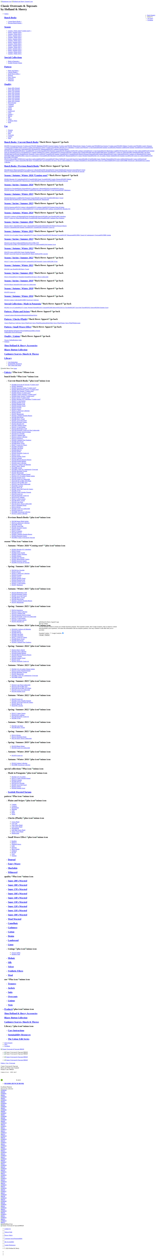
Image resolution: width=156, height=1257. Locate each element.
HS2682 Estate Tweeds (39, 179)
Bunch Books (10, 17)
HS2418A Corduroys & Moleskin (132, 154)
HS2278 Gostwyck (116, 159)
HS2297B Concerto (44, 159)
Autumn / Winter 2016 (15, 53)
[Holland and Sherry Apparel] (22, 1)
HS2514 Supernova (61, 152)
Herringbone (18, 315)
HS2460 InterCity (9, 154)
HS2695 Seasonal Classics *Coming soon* (55, 146)
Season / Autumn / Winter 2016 (18, 296)
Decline (47, 635)
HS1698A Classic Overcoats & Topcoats (72, 171)
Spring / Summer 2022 (15, 45)
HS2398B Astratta (13, 155)
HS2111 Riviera (87, 160)
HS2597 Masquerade (42, 149)
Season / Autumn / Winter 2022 (18, 248)
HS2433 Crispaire (68, 154)
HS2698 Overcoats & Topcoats (59, 181)
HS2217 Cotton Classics (17, 160)
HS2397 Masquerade (67, 155)
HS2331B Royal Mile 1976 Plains (14, 244)
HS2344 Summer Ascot (121, 155)
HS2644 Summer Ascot (104, 147)
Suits (9, 133)
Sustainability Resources (15, 363)
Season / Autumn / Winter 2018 (18, 288)
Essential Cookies (44, 633)
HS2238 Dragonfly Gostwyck (130, 159)
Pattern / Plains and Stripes (17, 311)
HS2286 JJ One (86, 159)
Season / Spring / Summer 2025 (18, 203)
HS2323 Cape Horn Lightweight (29, 159)
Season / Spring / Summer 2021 (18, 273)
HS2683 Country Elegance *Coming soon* (24, 394)
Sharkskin (11, 79)
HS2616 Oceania (143, 147)
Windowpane (76, 323)
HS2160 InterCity (20, 171)
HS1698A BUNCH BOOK (14, 1083)
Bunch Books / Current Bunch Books (21, 142)
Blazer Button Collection (15, 349)
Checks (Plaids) (13, 72)
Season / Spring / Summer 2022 (18, 257)
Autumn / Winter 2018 (15, 52)
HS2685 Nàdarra (66, 179)
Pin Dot (11, 332)
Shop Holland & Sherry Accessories (20, 345)
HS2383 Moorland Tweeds (53, 155)
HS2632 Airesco (59, 188)
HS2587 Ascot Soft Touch (37, 151)
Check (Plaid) (8, 323)
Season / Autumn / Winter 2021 (18, 265)
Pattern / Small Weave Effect (17, 327)
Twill (15, 332)
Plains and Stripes (13, 70)
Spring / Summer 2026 (15, 32)
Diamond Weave (19, 330)
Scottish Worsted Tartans (15, 63)
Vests (9, 138)
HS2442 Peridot (19, 154)
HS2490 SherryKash (92, 152)
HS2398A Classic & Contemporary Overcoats (32, 155)
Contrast (6, 315)
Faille (25, 330)
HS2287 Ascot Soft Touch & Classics (71, 159)
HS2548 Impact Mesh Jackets (12, 170)
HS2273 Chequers (9, 171)
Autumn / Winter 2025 (15, 34)
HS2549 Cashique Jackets (80, 151)
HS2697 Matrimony (37, 146)
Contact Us (7, 1229)
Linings (10, 114)
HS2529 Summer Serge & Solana (54, 207)
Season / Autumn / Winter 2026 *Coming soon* (26, 175)
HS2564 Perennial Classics (52, 151)
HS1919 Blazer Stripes (10, 284)
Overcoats (11, 135)
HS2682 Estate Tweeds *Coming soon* (24, 147)
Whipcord (11, 80)
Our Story (150, 18)
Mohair (10, 116)
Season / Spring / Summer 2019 (18, 281)
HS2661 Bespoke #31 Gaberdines (14, 179)
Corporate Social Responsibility (13, 1238)
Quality (7, 84)
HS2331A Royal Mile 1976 (12, 159)
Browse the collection (7, 1088)
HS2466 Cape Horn (144, 152)
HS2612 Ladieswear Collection (18, 149)
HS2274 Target (80, 170)
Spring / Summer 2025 (15, 35)
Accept (41, 635)
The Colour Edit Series (14, 365)
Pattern (7, 67)
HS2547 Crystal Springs (94, 151)
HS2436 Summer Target (56, 154)
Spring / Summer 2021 (15, 49)
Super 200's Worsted (14, 88)
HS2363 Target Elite (55, 170)
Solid (28, 315)
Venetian (19, 332)
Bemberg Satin (17, 340)
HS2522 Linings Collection (48, 152)
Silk (9, 117)
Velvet (10, 119)
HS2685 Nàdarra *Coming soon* (127, 146)
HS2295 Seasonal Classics (68, 170)
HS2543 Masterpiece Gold (109, 151)
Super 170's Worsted (14, 91)
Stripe (31, 315)
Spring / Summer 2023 (15, 42)
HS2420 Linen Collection (115, 154)
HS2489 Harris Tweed (104, 152)
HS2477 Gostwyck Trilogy (119, 152)
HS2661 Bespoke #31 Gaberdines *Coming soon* (69, 147)
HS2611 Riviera (31, 149)
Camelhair (11, 104)
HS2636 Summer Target (131, 147)
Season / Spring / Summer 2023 (18, 239)
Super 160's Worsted (14, 93)
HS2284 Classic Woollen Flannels (101, 159)
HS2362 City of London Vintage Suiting (103, 155)
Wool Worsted (12, 103)
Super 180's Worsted (14, 89)
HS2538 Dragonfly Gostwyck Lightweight (16, 209)
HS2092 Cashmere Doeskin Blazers (35, 171)
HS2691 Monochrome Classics (26, 181)
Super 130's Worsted (14, 96)
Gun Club (15, 323)
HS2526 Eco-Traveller (19, 152)
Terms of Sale (8, 1232)
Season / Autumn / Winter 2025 (18, 194)
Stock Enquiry (151, 15)
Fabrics (6, 14)
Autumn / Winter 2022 (15, 44)
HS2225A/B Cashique (24, 261)
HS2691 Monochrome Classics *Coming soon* (81, 146)
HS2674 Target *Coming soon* (45, 147)
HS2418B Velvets (44, 170)
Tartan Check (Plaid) (67, 323)
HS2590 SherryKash (10, 151)
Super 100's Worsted (14, 101)
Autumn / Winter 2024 (15, 37)
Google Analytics (57, 633)
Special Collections (13, 57)
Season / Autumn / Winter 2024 (18, 213)
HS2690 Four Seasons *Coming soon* (106, 146)
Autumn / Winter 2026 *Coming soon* (19, 31)
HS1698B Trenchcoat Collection (131, 160)
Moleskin (24, 315)
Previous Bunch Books (15, 23)
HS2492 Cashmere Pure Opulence (76, 152)
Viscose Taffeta (8, 340)
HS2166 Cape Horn (42, 160)
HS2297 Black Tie (55, 159)
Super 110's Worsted (14, 99)
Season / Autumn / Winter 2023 (18, 231)
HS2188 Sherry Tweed (30, 160)
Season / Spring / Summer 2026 (18, 184)
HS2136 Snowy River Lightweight (58, 160)
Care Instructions (13, 362)
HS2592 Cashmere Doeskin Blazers (58, 149)
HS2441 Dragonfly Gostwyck (32, 154)
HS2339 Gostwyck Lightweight (137, 155)
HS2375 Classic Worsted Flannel (82, 155)
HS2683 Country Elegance (53, 179)
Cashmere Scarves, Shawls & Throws (21, 354)
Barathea (6, 330)
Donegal (10, 75)
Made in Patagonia (14, 61)
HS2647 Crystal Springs (90, 147)
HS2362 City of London (11, 307)
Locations (150, 20)
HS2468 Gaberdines (132, 152)
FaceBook (4, 1087)
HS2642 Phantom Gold (117, 147)
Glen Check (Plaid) (23, 323)
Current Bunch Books (15, 21)
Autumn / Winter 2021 (15, 47)
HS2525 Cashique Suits (33, 152)
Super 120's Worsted (14, 98)
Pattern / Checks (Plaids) (15, 319)
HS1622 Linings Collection (12, 300)
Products (6, 341)
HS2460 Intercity (38, 216)
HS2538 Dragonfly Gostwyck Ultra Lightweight (130, 151)
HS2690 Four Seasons (10, 181)
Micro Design (36, 330)
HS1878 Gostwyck (116, 160)
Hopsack (29, 330)
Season (7, 27)
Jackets (10, 131)
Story (5, 1044)
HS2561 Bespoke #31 (66, 151)
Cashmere (11, 106)
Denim (10, 109)
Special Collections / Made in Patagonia (22, 304)
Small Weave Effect (14, 74)
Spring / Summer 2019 (15, 50)
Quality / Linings (12, 336)
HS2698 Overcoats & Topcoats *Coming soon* (18, 146)
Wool (9, 122)
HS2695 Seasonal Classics (42, 181)
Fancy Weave (12, 77)
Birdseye (11, 330)
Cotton (10, 107)
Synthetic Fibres (12, 120)
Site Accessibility (9, 1242)
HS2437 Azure (45, 154)
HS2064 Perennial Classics (53, 171)
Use (6, 126)
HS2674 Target (28, 179)
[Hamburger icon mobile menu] (6, 1)
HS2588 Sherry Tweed (22, 151)
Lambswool (11, 111)
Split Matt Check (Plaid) (54, 323)
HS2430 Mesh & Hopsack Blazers (84, 154)
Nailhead (6, 332)
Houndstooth (43, 323)
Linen (9, 112)
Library (8, 358)
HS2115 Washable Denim (75, 160)
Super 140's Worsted (14, 94)
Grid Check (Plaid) (34, 323)
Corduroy (12, 315)
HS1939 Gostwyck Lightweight (101, 160)
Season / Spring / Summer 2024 (18, 222)
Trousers (10, 130)
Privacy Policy (8, 1235)
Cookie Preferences (9, 1245)
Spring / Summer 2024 (15, 39)
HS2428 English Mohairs (101, 154)
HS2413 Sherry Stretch (11, 226)
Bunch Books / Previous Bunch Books (21, 166)
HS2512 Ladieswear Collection (30, 170)
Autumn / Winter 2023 (15, 40)
